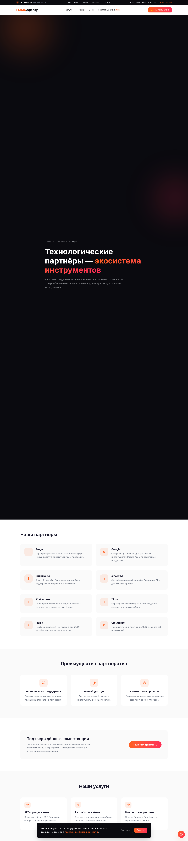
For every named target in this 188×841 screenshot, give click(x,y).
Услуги (69, 10)
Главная (48, 241)
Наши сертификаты (143, 744)
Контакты (106, 2)
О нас (68, 2)
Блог (76, 2)
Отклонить (125, 830)
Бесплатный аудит (108, 10)
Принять (141, 830)
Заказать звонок (165, 2)
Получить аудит (160, 10)
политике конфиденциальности (81, 832)
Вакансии (95, 2)
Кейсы (82, 10)
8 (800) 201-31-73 (149, 2)
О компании (60, 241)
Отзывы (85, 2)
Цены (91, 10)
